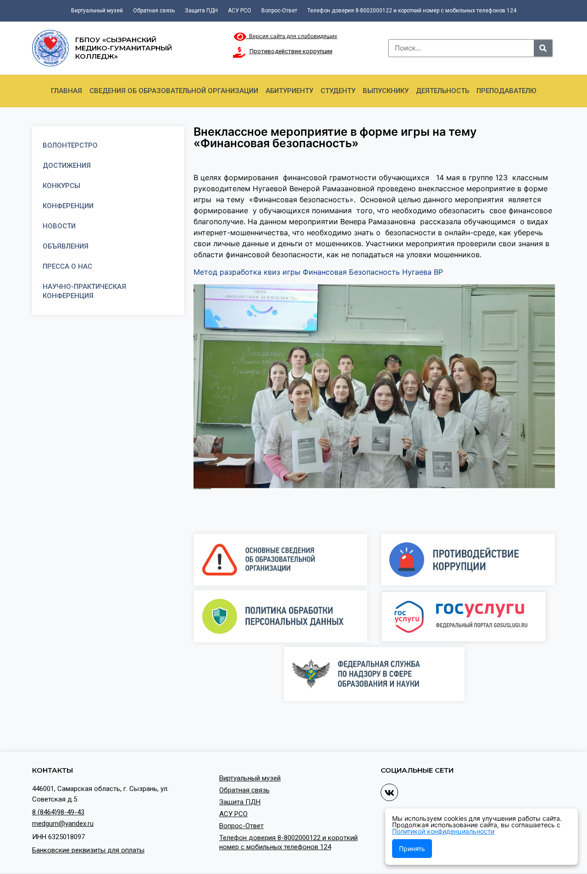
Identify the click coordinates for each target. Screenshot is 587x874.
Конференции (68, 206)
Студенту (338, 91)
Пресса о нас (67, 266)
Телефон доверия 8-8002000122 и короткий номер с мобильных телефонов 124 (411, 10)
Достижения (67, 165)
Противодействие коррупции (290, 51)
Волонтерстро (70, 145)
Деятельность (442, 91)
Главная (66, 91)
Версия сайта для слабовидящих (291, 36)
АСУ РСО (239, 10)
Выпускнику (386, 91)
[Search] (543, 48)
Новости (59, 226)
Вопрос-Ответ (279, 10)
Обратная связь (154, 10)
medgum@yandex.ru (63, 823)
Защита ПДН (201, 10)
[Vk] (389, 792)
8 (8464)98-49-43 (58, 812)
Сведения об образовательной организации (173, 91)
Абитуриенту (289, 91)
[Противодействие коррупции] (239, 52)
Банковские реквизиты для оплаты (88, 850)
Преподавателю (506, 91)
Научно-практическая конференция (84, 291)
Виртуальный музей (97, 10)
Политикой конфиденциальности (443, 831)
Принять (412, 848)
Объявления (66, 246)
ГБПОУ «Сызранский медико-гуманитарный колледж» (123, 48)
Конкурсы (61, 186)
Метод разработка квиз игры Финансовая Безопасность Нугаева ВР (318, 272)
